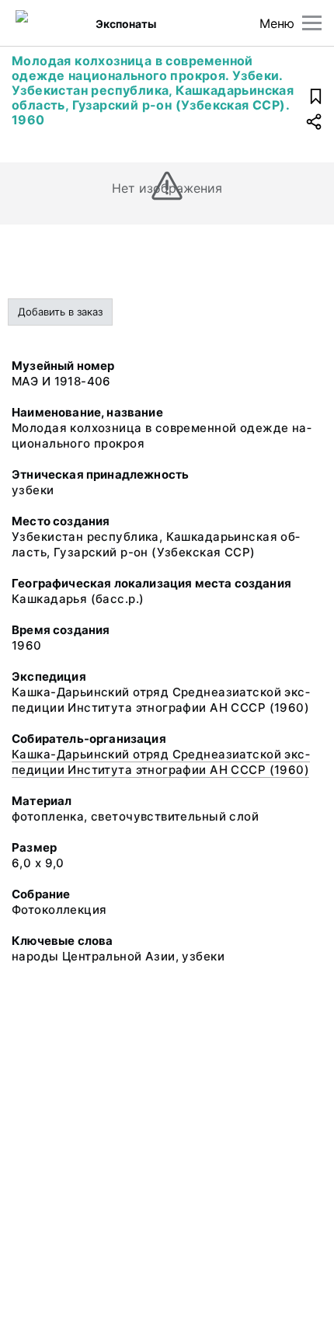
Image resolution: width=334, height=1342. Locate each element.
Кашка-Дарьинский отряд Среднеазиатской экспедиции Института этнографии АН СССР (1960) (161, 762)
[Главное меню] (311, 23)
